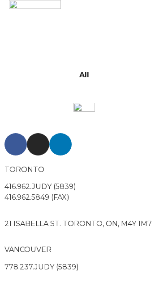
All (84, 75)
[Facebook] (15, 144)
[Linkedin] (60, 144)
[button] (125, 26)
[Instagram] (38, 144)
